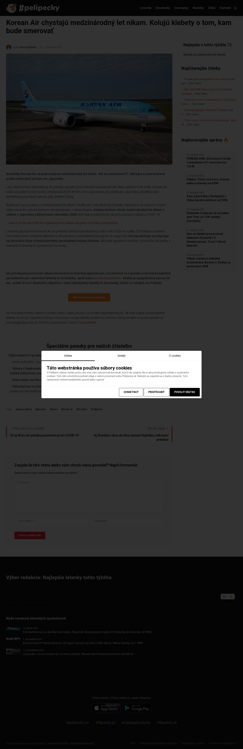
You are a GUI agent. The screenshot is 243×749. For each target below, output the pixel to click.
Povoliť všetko (184, 392)
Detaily (121, 356)
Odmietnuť (131, 392)
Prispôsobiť (156, 392)
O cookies (175, 356)
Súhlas (68, 356)
